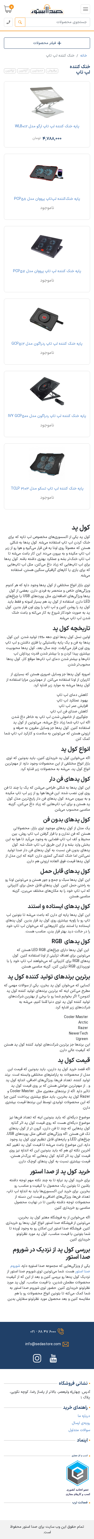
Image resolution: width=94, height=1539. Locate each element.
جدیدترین (37, 70)
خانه (83, 55)
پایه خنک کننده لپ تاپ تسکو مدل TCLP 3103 (47, 488)
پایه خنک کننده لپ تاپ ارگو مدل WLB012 (47, 126)
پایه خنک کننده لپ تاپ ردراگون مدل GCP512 (47, 344)
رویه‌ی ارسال (81, 1423)
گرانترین (23, 70)
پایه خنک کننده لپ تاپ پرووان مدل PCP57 (47, 271)
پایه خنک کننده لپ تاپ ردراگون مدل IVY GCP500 (47, 416)
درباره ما (84, 1416)
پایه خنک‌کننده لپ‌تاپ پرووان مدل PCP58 (47, 199)
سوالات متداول (79, 1430)
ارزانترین (9, 70)
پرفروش (52, 70)
